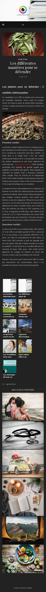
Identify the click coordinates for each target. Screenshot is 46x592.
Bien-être (23, 59)
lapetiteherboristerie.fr (22, 164)
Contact (16, 588)
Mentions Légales (26, 588)
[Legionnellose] (23, 11)
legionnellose (11, 384)
